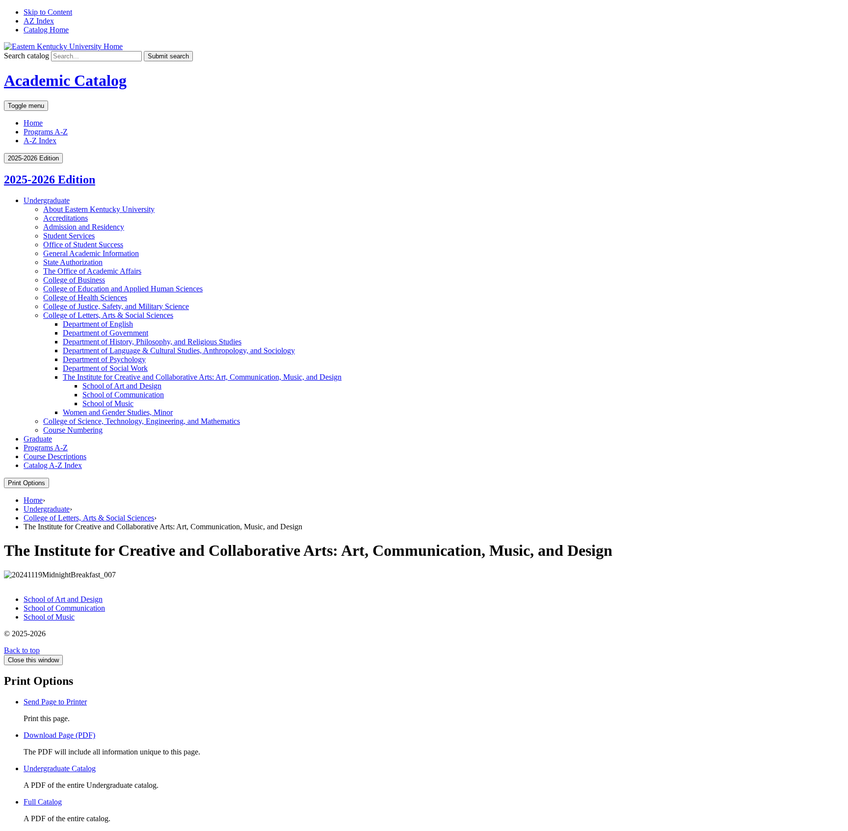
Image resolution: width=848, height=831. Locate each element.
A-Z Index (40, 140)
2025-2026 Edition (49, 179)
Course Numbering (73, 430)
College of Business (74, 280)
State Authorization (73, 262)
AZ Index (39, 21)
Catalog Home (46, 30)
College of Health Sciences (85, 297)
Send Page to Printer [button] (55, 702)
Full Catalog (43, 802)
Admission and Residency (83, 227)
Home (33, 123)
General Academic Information (91, 253)
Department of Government (105, 333)
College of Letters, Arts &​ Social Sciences (108, 315)
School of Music (107, 403)
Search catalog (26, 56)
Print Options (26, 483)
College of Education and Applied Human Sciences (123, 289)
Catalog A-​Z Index (53, 465)
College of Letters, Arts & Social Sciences (89, 518)
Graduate (38, 439)
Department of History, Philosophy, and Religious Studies (152, 342)
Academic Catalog (65, 80)
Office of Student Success (83, 244)
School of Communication (123, 394)
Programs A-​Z (46, 447)
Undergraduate (47, 200)
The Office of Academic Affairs (92, 271)
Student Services (69, 236)
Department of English (98, 324)
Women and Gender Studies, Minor (118, 412)
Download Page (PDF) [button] (59, 735)
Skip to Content (48, 12)
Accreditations (65, 218)
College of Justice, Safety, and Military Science (116, 306)
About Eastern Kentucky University (99, 209)
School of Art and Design (121, 386)
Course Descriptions (55, 456)
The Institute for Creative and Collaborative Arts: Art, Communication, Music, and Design (202, 377)
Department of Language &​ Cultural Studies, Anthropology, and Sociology (179, 350)
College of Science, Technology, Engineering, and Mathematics (141, 421)
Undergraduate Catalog (60, 768)
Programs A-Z (46, 132)
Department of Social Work (105, 368)
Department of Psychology (104, 359)
